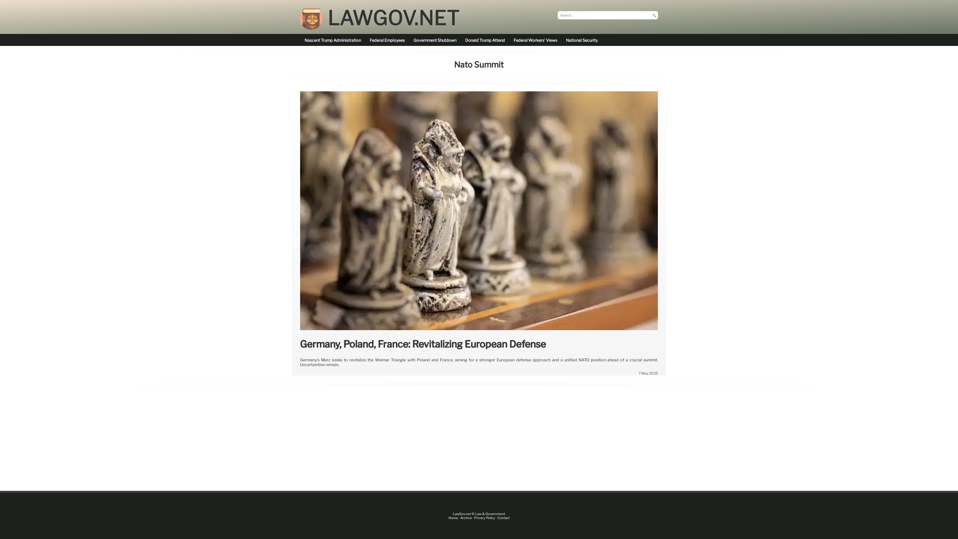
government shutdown (435, 40)
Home (453, 518)
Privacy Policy (484, 518)
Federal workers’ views (535, 40)
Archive (466, 518)
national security (582, 40)
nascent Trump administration (333, 40)
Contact (503, 518)
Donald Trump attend (485, 40)
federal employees (387, 40)
